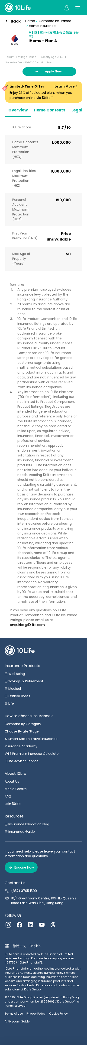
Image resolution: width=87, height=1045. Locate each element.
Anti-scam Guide (17, 1021)
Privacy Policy (35, 1014)
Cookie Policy (58, 1014)
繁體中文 (19, 946)
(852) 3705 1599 (24, 891)
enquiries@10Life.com (27, 624)
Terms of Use (14, 1014)
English (35, 946)
